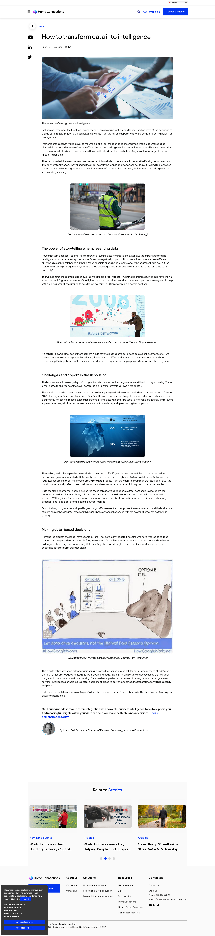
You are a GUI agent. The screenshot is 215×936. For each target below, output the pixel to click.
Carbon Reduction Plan (129, 912)
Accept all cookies (24, 927)
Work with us (71, 890)
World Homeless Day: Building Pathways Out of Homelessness (49, 849)
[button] (101, 858)
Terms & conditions (127, 901)
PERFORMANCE (13, 907)
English (174, 3)
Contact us (154, 885)
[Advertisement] (104, 758)
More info (25, 899)
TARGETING (11, 910)
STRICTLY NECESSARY (16, 904)
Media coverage (125, 885)
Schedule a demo (175, 11)
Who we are (71, 885)
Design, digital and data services (98, 896)
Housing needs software (94, 885)
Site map (153, 890)
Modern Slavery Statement (130, 907)
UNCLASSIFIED (13, 916)
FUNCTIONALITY (14, 913)
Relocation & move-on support (97, 890)
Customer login (151, 11)
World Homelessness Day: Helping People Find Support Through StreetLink (107, 849)
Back (41, 26)
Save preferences (24, 922)
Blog (120, 890)
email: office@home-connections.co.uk (168, 899)
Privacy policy (124, 896)
